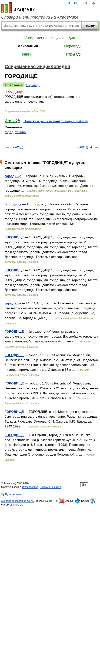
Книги (27, 54)
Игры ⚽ (73, 54)
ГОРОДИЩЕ (14, 237)
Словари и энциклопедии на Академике (39, 17)
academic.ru (18, 7)
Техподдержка (30, 487)
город (9, 132)
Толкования (27, 46)
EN (68, 3)
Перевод (33, 85)
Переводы (73, 46)
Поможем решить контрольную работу (55, 121)
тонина (20, 132)
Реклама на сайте (50, 487)
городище (13, 176)
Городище (13, 204)
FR (93, 3)
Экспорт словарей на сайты (17, 500)
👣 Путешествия (11, 494)
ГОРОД (17, 147)
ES (85, 3)
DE (76, 3)
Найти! (90, 26)
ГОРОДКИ (84, 147)
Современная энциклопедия (50, 38)
